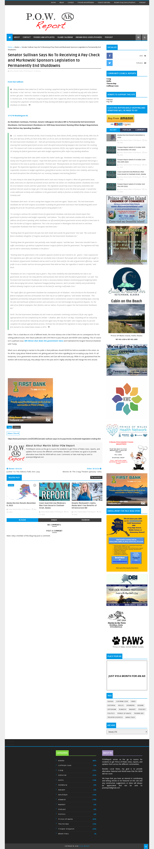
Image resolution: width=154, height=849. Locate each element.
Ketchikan (112, 709)
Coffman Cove (122, 701)
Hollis (121, 705)
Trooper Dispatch (115, 717)
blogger (22, 520)
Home (53, 2)
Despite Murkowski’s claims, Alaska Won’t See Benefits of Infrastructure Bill (84, 505)
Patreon (109, 99)
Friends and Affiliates (86, 2)
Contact (71, 2)
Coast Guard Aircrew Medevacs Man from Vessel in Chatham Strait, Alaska (52, 505)
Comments (140, 130)
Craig (133, 701)
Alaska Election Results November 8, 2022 (21, 504)
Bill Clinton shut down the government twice (44, 341)
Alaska (16, 47)
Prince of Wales (124, 713)
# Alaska (16, 427)
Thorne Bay (139, 713)
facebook (86, 520)
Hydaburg (131, 705)
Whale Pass (130, 717)
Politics (111, 713)
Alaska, (38, 71)
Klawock (122, 709)
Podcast (142, 2)
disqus (54, 520)
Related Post (14, 478)
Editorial (111, 705)
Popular (127, 130)
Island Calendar (104, 2)
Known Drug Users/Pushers (124, 2)
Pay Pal (109, 101)
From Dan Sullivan (15, 82)
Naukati (132, 709)
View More (97, 477)
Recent (113, 130)
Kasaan (141, 705)
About (62, 2)
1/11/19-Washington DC (18, 115)
